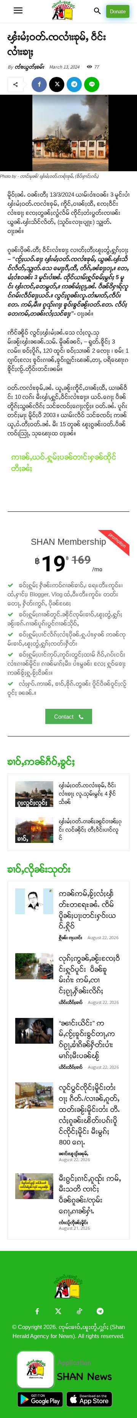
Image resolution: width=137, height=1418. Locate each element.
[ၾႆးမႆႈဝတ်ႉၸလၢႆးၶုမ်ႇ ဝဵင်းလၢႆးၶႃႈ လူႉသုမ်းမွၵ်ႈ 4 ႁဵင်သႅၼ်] (34, 794)
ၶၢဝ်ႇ (23, 838)
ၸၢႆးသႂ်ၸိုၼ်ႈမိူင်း (73, 1222)
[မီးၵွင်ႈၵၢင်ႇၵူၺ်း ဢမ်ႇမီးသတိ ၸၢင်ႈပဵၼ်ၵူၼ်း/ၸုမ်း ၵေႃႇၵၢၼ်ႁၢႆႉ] (34, 1186)
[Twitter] (58, 1312)
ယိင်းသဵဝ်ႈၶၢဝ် (71, 1002)
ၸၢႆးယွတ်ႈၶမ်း (29, 67)
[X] (56, 84)
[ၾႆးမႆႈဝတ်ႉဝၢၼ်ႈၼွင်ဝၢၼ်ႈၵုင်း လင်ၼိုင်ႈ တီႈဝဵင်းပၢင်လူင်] (34, 830)
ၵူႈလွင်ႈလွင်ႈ (33, 802)
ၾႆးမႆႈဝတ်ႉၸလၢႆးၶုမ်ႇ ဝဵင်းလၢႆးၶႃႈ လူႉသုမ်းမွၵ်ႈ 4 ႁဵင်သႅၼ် (87, 793)
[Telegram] (74, 84)
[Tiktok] (79, 1312)
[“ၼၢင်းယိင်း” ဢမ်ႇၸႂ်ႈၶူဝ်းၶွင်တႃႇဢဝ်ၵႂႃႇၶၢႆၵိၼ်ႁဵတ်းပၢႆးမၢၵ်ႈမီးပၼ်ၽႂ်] (34, 1031)
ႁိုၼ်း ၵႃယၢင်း (70, 937)
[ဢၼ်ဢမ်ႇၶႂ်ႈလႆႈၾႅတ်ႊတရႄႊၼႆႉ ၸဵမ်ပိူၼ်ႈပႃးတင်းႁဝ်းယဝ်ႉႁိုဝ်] (34, 901)
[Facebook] (39, 84)
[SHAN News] (68, 11)
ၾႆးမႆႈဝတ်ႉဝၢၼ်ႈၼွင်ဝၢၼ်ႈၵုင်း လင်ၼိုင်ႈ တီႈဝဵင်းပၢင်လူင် (90, 829)
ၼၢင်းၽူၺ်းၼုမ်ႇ (73, 1153)
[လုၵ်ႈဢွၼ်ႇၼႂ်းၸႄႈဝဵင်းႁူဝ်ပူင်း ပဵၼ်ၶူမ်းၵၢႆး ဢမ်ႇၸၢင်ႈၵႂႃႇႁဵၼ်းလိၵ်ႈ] (34, 966)
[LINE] (91, 84)
